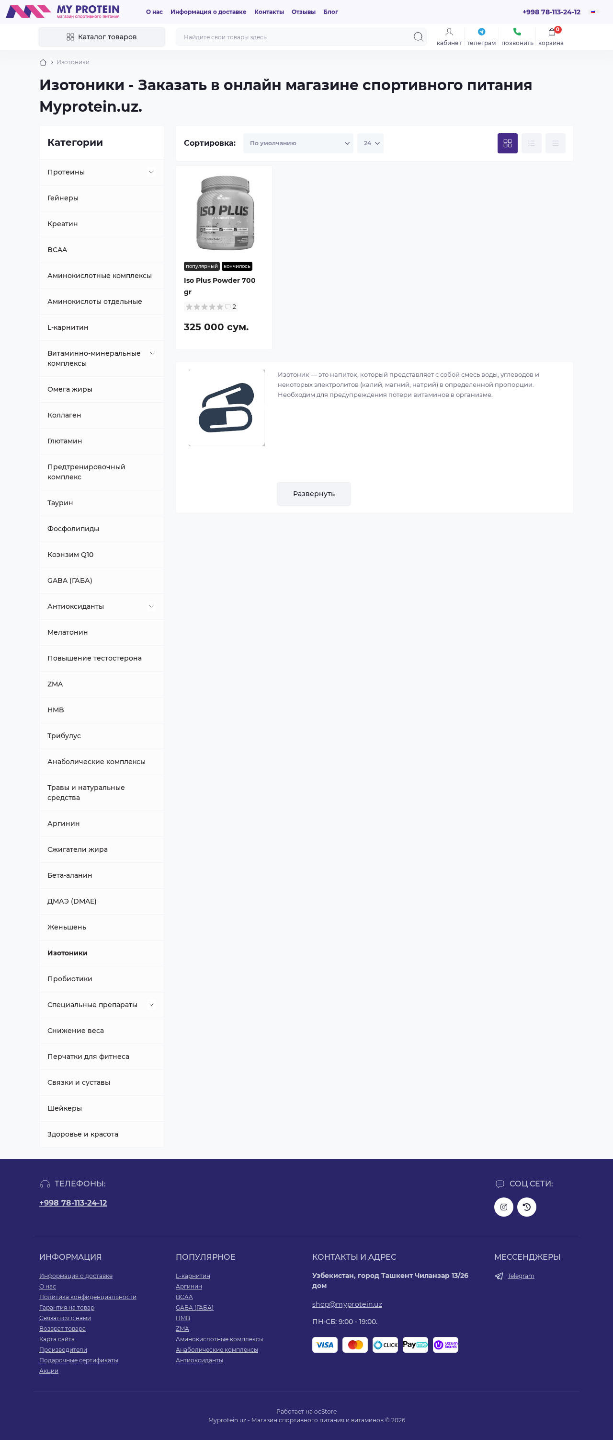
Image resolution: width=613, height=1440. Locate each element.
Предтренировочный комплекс (86, 472)
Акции (48, 1370)
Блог (330, 11)
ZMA (55, 684)
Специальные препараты (92, 1004)
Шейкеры (64, 1108)
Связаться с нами (65, 1318)
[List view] (532, 143)
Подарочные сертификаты (78, 1360)
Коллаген (64, 415)
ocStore (325, 1411)
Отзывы (304, 11)
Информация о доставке (208, 11)
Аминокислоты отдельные (94, 301)
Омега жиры (69, 389)
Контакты (269, 11)
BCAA (57, 249)
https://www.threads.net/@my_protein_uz (526, 1207)
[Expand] (151, 172)
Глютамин (64, 441)
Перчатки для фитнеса (88, 1056)
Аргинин (63, 823)
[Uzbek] (591, 13)
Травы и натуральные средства (86, 792)
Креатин (62, 224)
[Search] (418, 37)
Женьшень (66, 927)
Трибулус (64, 736)
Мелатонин (67, 632)
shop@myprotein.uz (347, 1304)
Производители (63, 1349)
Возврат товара (62, 1328)
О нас (154, 11)
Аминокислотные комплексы (99, 275)
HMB (55, 710)
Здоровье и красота (82, 1134)
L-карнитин (68, 327)
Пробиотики (69, 979)
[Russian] (594, 11)
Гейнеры (63, 198)
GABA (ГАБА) (69, 580)
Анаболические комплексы (96, 761)
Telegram (521, 1275)
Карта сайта (57, 1339)
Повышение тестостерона (94, 658)
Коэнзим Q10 (70, 554)
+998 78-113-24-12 (73, 1203)
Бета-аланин (69, 875)
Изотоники (67, 953)
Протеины (66, 172)
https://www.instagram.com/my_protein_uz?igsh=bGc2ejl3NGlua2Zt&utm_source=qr (503, 1207)
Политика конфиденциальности (87, 1297)
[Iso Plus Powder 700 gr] (224, 214)
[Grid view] (508, 143)
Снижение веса (75, 1030)
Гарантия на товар (66, 1307)
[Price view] (555, 143)
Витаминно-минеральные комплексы (94, 358)
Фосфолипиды (73, 528)
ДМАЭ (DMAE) (72, 901)
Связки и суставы (78, 1082)
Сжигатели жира (77, 849)
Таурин (60, 503)
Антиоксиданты (75, 606)
